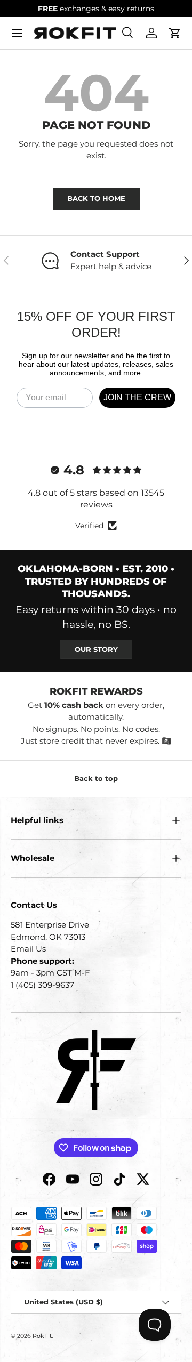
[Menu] (17, 33)
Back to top (96, 778)
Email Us (28, 949)
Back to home (96, 198)
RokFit (42, 1336)
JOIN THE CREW (137, 397)
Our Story (96, 649)
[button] (175, 33)
